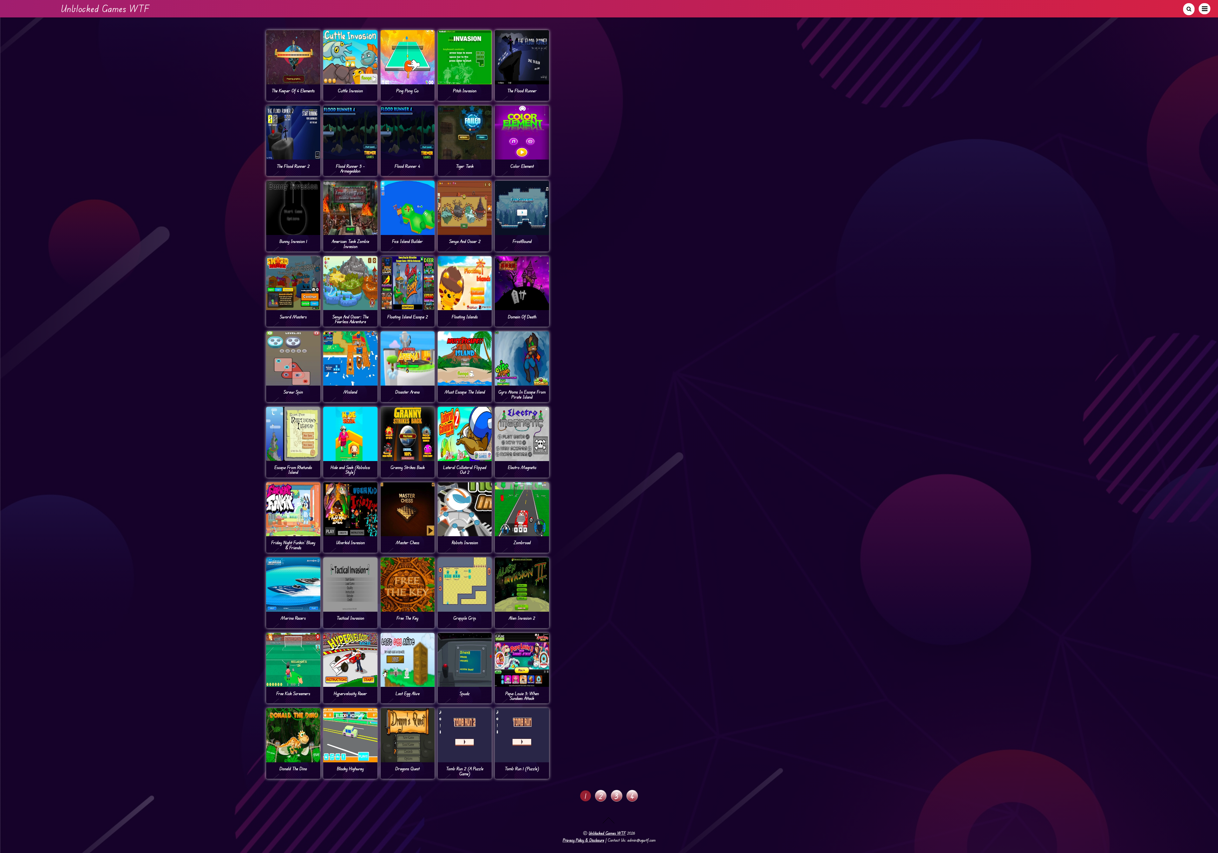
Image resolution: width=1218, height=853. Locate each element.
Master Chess (407, 542)
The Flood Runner (522, 90)
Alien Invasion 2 (522, 618)
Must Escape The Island (465, 391)
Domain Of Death (522, 316)
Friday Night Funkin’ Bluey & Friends (293, 545)
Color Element (522, 166)
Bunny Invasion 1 (293, 241)
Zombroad (522, 542)
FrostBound (522, 241)
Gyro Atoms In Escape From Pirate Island (522, 394)
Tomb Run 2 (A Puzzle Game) (464, 771)
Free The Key (407, 618)
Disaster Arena (407, 391)
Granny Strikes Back (407, 467)
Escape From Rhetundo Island (293, 470)
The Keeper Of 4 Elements (293, 90)
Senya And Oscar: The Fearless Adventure (350, 319)
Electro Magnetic (522, 467)
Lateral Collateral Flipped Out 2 (464, 470)
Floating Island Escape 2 (407, 316)
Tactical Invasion (350, 618)
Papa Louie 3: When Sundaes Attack (522, 696)
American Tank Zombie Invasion (350, 243)
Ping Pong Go (407, 90)
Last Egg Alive (408, 693)
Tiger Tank (465, 166)
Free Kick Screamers (293, 693)
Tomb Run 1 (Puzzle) (522, 768)
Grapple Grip (464, 618)
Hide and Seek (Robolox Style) (350, 470)
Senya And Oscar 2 (465, 241)
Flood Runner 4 (407, 166)
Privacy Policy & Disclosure (583, 840)
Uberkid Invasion (350, 542)
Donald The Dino (293, 768)
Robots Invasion (465, 542)
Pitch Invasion (464, 90)
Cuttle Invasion (350, 90)
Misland (350, 391)
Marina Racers (293, 618)
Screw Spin (293, 391)
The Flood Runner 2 (293, 166)
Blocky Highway (350, 768)
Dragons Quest (407, 768)
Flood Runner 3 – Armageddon (350, 168)
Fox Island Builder (407, 241)
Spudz (465, 693)
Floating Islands (465, 316)
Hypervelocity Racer (350, 693)
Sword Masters (293, 316)
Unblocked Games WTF (607, 833)
